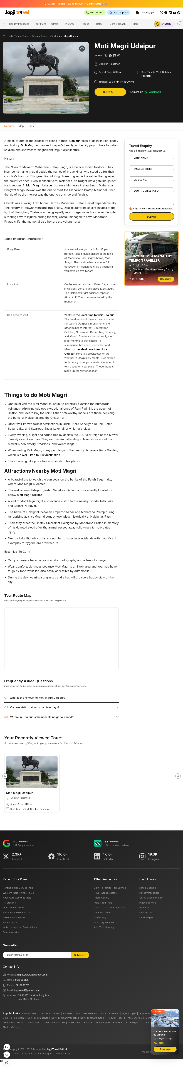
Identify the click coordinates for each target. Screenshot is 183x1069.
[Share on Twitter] (106, 55)
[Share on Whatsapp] (118, 55)
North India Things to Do (16, 912)
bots (91, 532)
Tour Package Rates (105, 892)
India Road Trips (103, 902)
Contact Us (145, 912)
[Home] (4, 24)
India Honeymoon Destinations (20, 927)
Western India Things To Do (18, 892)
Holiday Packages (149, 892)
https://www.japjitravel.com (32, 974)
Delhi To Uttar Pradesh (64, 1017)
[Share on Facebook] (110, 55)
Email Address (143, 169)
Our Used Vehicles (86, 1013)
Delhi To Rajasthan (13, 1017)
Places (85, 23)
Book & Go (110, 91)
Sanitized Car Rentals (80, 1022)
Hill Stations (9, 902)
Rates (99, 23)
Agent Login (129, 1013)
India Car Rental (109, 1013)
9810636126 (22, 979)
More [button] (136, 23)
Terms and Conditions (160, 208)
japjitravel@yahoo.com (26, 990)
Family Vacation (11, 932)
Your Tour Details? (147, 191)
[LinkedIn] (170, 12)
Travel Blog (100, 917)
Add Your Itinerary (104, 927)
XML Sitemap (63, 1053)
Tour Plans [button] (40, 23)
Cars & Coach (118, 23)
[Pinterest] (178, 12)
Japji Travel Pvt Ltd (57, 1049)
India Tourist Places (19, 36)
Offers (54, 23)
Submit (152, 216)
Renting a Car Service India (18, 887)
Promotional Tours (13, 1022)
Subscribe (80, 955)
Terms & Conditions (23, 1053)
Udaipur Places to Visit (44, 36)
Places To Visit (147, 902)
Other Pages (146, 917)
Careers (67, 1013)
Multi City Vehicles (104, 922)
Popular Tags (115, 1017)
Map (21, 126)
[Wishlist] (82, 48)
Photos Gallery (11, 1027)
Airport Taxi (145, 1013)
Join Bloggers (45, 1053)
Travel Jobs (33, 1022)
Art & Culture (10, 922)
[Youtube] (174, 12)
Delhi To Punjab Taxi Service (110, 887)
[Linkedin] (97, 856)
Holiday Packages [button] (19, 23)
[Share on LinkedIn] (114, 55)
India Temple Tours (13, 907)
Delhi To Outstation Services (110, 907)
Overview (8, 126)
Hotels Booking (147, 887)
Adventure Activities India (17, 897)
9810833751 (22, 985)
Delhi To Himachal (38, 1017)
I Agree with (153, 208)
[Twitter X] (6, 856)
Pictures (70, 23)
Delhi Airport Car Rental (109, 1022)
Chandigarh (132, 1022)
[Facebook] (165, 12)
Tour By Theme (102, 912)
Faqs (31, 126)
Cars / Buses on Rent (151, 897)
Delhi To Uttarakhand (92, 1017)
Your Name (141, 158)
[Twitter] (161, 12)
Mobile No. (140, 180)
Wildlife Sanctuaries (14, 917)
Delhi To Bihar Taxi (54, 1022)
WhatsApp (154, 91)
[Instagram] (142, 856)
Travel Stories (134, 1017)
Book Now (165, 278)
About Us (144, 907)
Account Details (51, 1013)
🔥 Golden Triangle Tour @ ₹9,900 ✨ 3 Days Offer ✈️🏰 (59, 3)
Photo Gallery (101, 897)
